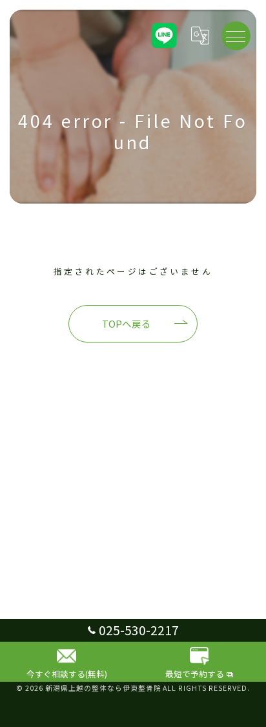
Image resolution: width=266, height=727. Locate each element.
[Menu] (235, 35)
